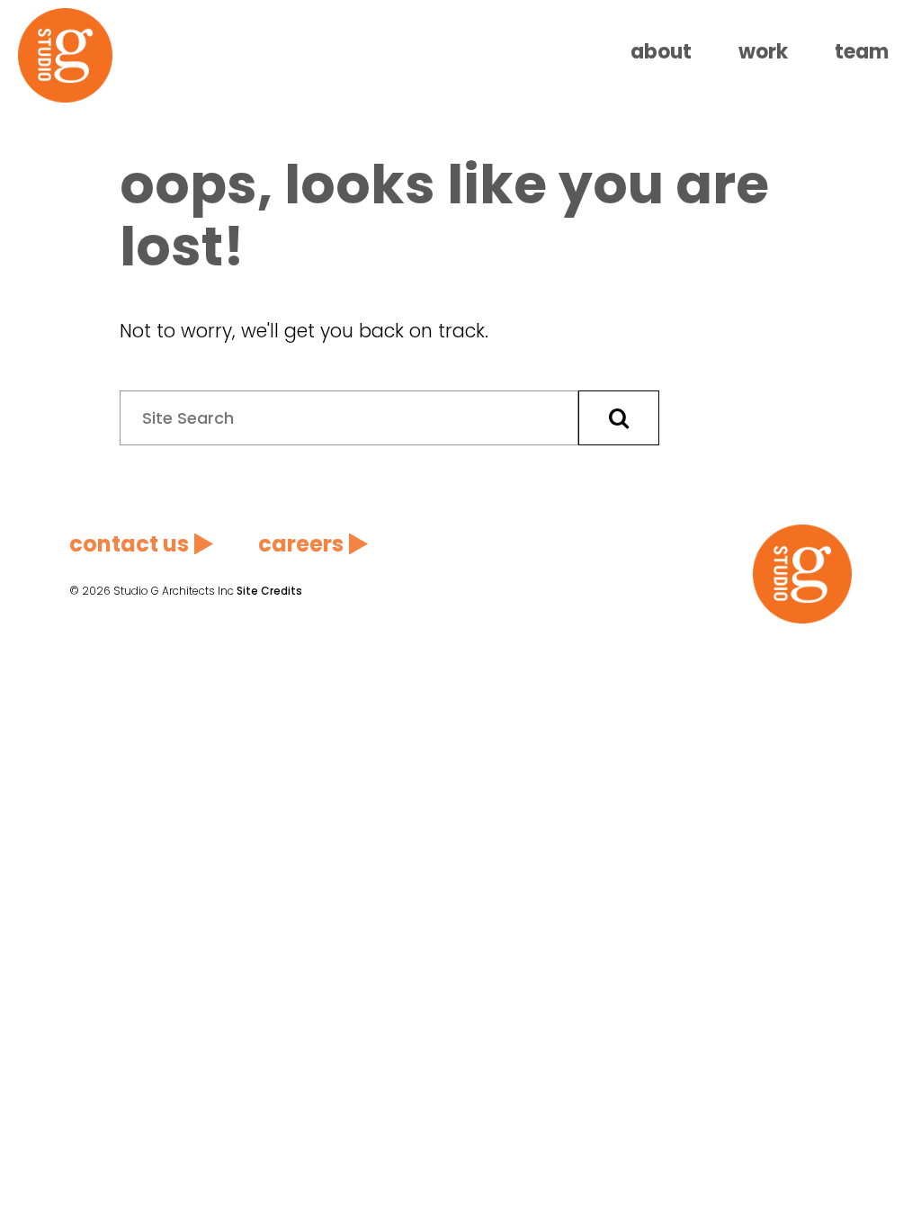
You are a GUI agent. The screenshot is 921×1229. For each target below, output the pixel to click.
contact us (129, 544)
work (763, 52)
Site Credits (269, 590)
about (661, 52)
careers (301, 544)
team (862, 52)
